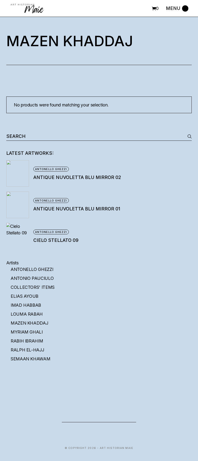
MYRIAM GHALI (27, 332)
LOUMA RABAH (27, 314)
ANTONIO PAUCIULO (32, 278)
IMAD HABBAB (26, 305)
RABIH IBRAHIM (27, 340)
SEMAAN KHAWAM (30, 358)
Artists (12, 262)
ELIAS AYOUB (24, 296)
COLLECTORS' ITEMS (33, 287)
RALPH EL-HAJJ (27, 349)
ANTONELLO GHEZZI (32, 269)
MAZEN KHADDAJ (29, 323)
